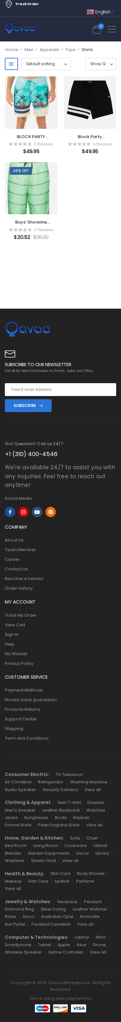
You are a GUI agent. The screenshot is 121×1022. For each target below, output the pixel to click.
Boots (61, 818)
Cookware (76, 845)
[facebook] (10, 512)
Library (102, 853)
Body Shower (91, 873)
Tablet (44, 945)
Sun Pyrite (15, 924)
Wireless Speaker (23, 952)
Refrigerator (51, 782)
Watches (95, 810)
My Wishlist (16, 654)
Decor (82, 853)
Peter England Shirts (59, 825)
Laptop (82, 937)
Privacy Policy (19, 663)
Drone (99, 945)
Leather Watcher (90, 909)
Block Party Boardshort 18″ (90, 139)
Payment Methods (24, 690)
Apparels (49, 50)
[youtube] (37, 512)
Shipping (14, 729)
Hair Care (38, 881)
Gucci (29, 916)
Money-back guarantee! (31, 700)
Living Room (45, 845)
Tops (70, 50)
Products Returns (22, 709)
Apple (63, 945)
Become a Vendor (24, 579)
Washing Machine (88, 782)
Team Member (20, 550)
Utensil (100, 845)
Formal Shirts (18, 825)
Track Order (27, 3)
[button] (111, 29)
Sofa (75, 838)
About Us (14, 540)
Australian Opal (57, 916)
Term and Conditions (27, 738)
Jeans (11, 818)
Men (29, 50)
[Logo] (20, 29)
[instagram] (23, 512)
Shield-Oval (43, 861)
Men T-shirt (69, 802)
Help (10, 644)
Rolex (10, 916)
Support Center (21, 719)
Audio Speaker (20, 790)
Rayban (81, 818)
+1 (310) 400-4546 (31, 454)
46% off (21, 170)
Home (11, 50)
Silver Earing (53, 909)
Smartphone (18, 945)
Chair (92, 838)
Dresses (96, 802)
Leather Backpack (61, 810)
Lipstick (62, 881)
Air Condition (18, 782)
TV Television (69, 774)
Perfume (85, 881)
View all (93, 790)
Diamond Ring (19, 909)
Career (12, 559)
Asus (81, 945)
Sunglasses (36, 818)
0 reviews (43, 144)
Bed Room (16, 845)
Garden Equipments (49, 853)
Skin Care (61, 873)
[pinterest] (50, 512)
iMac (101, 937)
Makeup (13, 881)
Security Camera (60, 790)
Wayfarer (15, 861)
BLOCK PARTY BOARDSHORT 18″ (31, 139)
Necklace (67, 902)
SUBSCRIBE (25, 405)
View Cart (15, 625)
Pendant (93, 902)
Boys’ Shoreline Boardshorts (31, 225)
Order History (19, 588)
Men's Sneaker (20, 810)
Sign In (11, 634)
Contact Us (16, 569)
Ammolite (90, 916)
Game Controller (66, 952)
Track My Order (21, 615)
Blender (13, 853)
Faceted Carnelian (51, 924)
